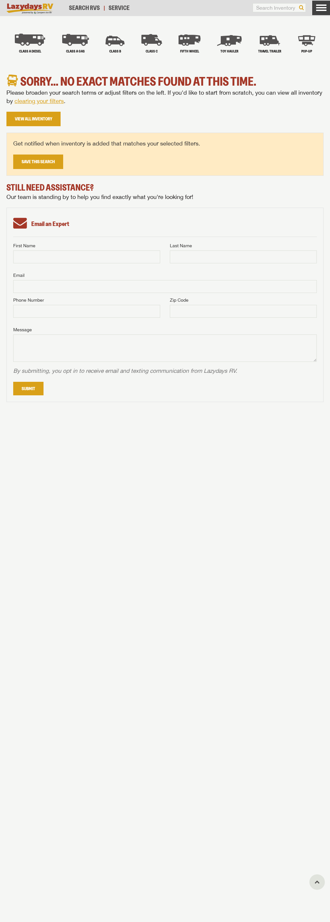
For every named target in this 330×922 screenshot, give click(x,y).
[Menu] (321, 8)
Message (22, 329)
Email (18, 275)
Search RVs (84, 8)
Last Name (181, 245)
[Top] (317, 882)
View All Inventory (33, 119)
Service (119, 8)
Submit (28, 388)
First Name (24, 245)
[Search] (301, 7)
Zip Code (179, 300)
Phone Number (28, 300)
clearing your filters (39, 101)
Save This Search (38, 162)
